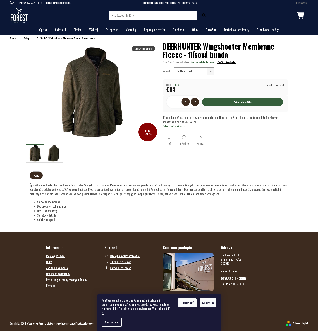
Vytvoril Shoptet (300, 323)
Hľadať (203, 15)
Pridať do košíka (242, 102)
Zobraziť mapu (229, 271)
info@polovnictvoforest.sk (125, 256)
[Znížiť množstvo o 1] (195, 102)
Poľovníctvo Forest (120, 268)
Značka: (226, 62)
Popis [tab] (36, 175)
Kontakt (50, 286)
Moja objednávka (55, 256)
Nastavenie (112, 322)
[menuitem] (43, 30)
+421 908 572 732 (120, 262)
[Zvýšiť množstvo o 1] (185, 102)
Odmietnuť (187, 303)
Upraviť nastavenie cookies (82, 323)
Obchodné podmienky (58, 274)
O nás (49, 262)
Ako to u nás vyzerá (57, 268)
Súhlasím (208, 303)
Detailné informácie (172, 126)
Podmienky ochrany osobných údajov (66, 280)
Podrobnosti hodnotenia (202, 62)
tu (103, 312)
